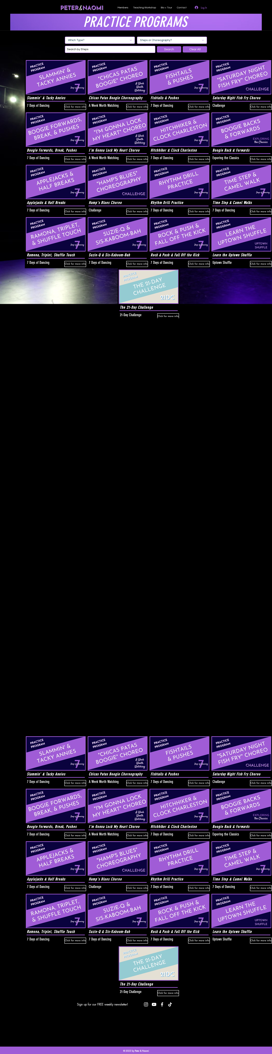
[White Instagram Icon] (146, 1004)
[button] (169, 49)
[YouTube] (154, 1004)
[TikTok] (170, 1004)
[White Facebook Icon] (162, 1004)
